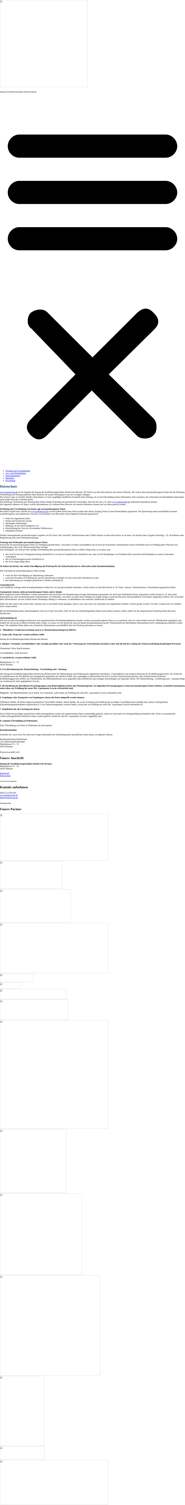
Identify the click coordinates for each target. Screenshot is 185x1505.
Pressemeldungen (12, 476)
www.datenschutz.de (121, 502)
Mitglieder (9, 478)
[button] (92, 282)
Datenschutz (5, 776)
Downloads (10, 480)
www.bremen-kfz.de (9, 492)
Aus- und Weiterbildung (15, 473)
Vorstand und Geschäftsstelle (17, 471)
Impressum (4, 773)
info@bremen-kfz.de (9, 798)
